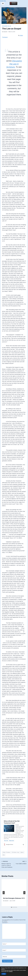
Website (5, 956)
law (4, 854)
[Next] (24, 892)
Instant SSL (3, 1)
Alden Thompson (6, 852)
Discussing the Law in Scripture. (14, 64)
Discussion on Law (6, 26)
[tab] (11, 907)
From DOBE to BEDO (21, 862)
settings (10, 971)
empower (5, 31)
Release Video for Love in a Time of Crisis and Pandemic (7, 864)
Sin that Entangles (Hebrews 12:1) (14, 898)
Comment (5, 922)
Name (5, 944)
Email (4, 950)
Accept (4, 973)
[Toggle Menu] (3, 3)
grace (22, 852)
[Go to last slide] (4, 892)
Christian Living (15, 852)
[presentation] (14, 887)
